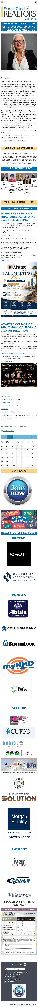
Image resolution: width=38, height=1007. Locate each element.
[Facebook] (13, 964)
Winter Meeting (5, 396)
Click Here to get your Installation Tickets (13, 353)
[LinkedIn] (17, 964)
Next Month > (34, 437)
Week (4, 437)
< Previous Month (22, 437)
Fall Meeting (4, 409)
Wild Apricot (20, 1004)
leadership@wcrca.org (14, 980)
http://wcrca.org (9, 981)
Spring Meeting (5, 402)
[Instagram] (25, 964)
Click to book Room (6, 260)
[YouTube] (21, 964)
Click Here (4, 252)
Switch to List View (8, 431)
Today (28, 437)
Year (16, 437)
